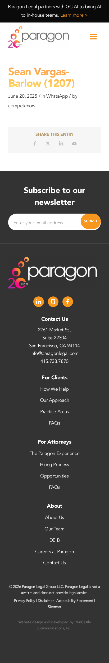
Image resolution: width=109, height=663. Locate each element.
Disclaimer (46, 600)
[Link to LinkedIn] (38, 301)
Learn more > (74, 15)
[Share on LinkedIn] (61, 143)
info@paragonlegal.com (54, 353)
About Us (54, 517)
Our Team (54, 529)
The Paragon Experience (55, 453)
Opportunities (54, 476)
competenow (21, 105)
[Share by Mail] (74, 143)
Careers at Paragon (54, 551)
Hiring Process (54, 464)
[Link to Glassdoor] (53, 301)
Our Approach (54, 400)
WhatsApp (57, 96)
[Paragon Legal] (45, 37)
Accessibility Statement (74, 600)
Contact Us (54, 563)
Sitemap (54, 606)
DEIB (54, 540)
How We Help (54, 389)
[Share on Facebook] (34, 143)
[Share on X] (47, 143)
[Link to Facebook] (67, 301)
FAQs (54, 423)
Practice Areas (54, 411)
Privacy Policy (24, 600)
